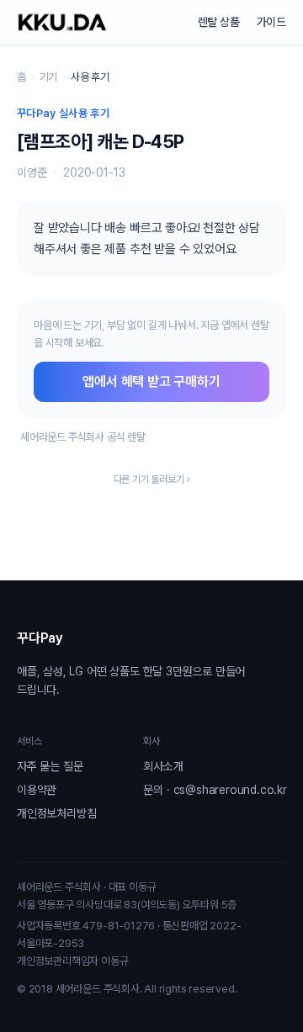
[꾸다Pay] (62, 22)
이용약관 (36, 789)
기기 (49, 77)
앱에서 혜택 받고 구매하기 (151, 381)
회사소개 (163, 766)
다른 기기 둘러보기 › (152, 479)
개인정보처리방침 (56, 813)
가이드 (271, 22)
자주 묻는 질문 (49, 766)
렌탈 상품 (219, 22)
